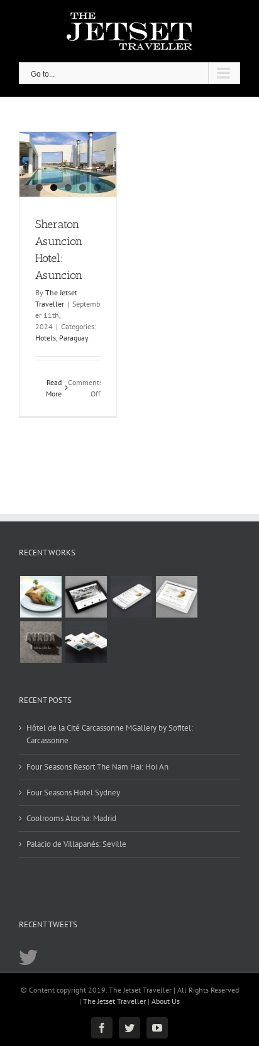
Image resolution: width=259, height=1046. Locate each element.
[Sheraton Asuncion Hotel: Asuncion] (67, 164)
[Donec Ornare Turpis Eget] (85, 596)
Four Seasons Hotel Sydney (73, 792)
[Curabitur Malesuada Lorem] (85, 642)
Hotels (45, 337)
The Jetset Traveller (114, 1001)
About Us (166, 1001)
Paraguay (74, 337)
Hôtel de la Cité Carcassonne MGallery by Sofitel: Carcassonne (109, 734)
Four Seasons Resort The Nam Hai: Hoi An (97, 766)
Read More (54, 388)
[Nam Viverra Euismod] (40, 642)
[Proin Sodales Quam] (176, 596)
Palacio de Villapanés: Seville (76, 844)
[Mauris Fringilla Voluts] (131, 596)
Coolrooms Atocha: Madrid (71, 818)
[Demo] (40, 596)
